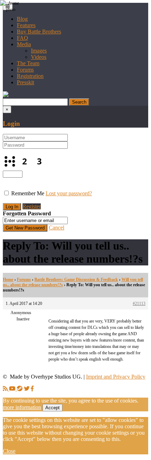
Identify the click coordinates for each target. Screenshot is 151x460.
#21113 (139, 303)
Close (9, 451)
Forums (25, 70)
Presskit (25, 82)
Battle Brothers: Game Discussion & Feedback (76, 279)
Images (39, 51)
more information (22, 407)
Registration (30, 76)
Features (26, 25)
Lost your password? (69, 193)
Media (24, 44)
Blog (22, 19)
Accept (52, 407)
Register (31, 206)
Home (8, 279)
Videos (38, 57)
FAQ (22, 38)
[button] (5, 95)
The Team (28, 63)
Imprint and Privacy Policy (115, 377)
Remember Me (27, 193)
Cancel (56, 228)
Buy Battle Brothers (39, 32)
